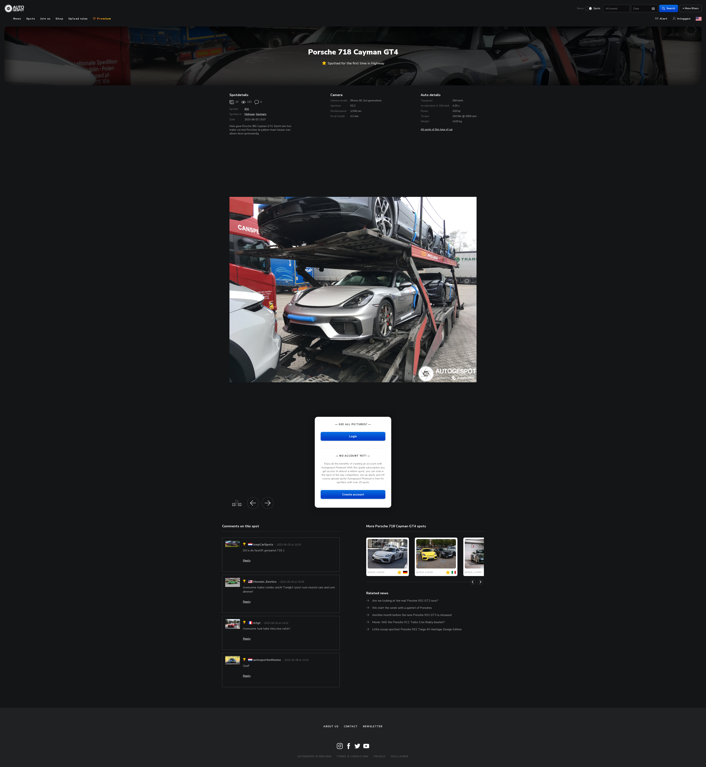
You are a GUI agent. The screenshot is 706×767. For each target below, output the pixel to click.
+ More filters (690, 8)
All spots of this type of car (437, 129)
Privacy (380, 756)
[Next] (480, 582)
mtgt (257, 623)
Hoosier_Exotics (265, 582)
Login (353, 436)
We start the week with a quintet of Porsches (402, 608)
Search (670, 8)
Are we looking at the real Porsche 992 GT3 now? (405, 601)
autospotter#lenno (267, 660)
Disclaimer (400, 756)
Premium (103, 18)
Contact (351, 726)
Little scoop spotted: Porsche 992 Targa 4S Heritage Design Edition (417, 629)
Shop (59, 18)
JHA (247, 109)
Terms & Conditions (352, 756)
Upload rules (78, 18)
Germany (261, 114)
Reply (247, 561)
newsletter (373, 726)
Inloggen (684, 18)
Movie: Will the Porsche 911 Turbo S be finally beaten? (408, 622)
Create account (353, 495)
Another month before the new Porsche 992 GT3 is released (412, 615)
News (580, 8)
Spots (596, 8)
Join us (45, 18)
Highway (250, 114)
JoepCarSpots (263, 545)
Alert (664, 18)
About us (330, 726)
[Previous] (473, 582)
